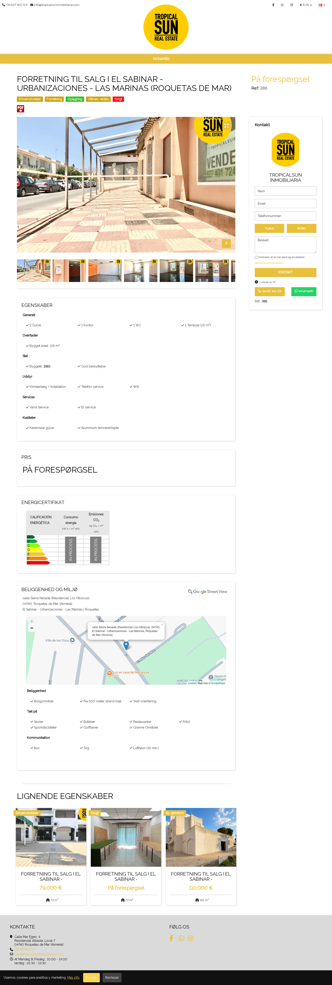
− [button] (31, 628)
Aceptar (91, 977)
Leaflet (192, 683)
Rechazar (112, 977)
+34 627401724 (25, 949)
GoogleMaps (218, 683)
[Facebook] (273, 5)
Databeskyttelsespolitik (269, 262)
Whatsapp (305, 291)
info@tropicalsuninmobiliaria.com (38, 954)
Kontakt (285, 272)
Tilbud (269, 228)
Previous (215, 243)
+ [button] (31, 621)
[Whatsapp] (282, 5)
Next (226, 243)
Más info (73, 977)
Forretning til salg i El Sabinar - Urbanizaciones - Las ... (51, 877)
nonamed (161, 59)
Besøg (301, 228)
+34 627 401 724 (271, 291)
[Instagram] (291, 5)
